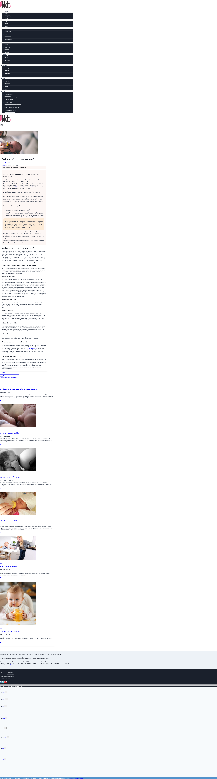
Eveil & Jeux (6, 86)
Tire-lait (6, 34)
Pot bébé (6, 50)
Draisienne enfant (7, 73)
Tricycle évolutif (7, 71)
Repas (3, 706)
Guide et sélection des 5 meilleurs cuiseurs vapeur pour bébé (15, 716)
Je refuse (75, 778)
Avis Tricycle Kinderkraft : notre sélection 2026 (12, 107)
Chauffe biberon (7, 29)
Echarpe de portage (8, 55)
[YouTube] (4, 682)
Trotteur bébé (7, 70)
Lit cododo (6, 26)
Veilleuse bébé (7, 67)
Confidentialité (10, 672)
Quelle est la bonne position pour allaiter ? (8, 377)
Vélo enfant (6, 75)
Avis (3, 759)
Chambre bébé (7, 81)
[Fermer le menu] (0, 689)
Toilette (3, 718)
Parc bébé (6, 18)
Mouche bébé (7, 52)
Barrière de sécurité (8, 16)
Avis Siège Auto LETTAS (8, 102)
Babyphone (6, 13)
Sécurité (3, 692)
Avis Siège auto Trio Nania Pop (9, 105)
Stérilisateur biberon (8, 31)
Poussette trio (7, 62)
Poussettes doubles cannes (9, 63)
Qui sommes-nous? (6, 678)
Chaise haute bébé (7, 37)
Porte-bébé (6, 57)
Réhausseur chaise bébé (8, 39)
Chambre (3, 699)
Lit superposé (7, 24)
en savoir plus (80, 778)
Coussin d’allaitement (8, 36)
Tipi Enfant (6, 76)
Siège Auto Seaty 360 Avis (9, 99)
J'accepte (71, 778)
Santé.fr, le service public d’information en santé (23, 186)
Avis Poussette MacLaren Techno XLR (10, 110)
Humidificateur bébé (8, 21)
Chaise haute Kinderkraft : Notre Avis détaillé (12, 97)
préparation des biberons (32, 348)
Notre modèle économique (11, 664)
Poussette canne (7, 60)
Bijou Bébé (6, 89)
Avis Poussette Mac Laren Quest (10, 112)
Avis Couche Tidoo (8, 96)
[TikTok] (3, 682)
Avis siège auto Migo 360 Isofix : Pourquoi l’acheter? (13, 104)
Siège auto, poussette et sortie (9, 84)
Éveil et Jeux (4, 737)
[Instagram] (1, 682)
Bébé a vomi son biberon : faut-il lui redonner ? (9, 373)
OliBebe (5, 165)
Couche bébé (7, 49)
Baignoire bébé (7, 44)
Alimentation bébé (6, 162)
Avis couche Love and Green (9, 94)
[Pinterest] (6, 682)
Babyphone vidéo (7, 15)
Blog (3, 748)
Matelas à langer (7, 47)
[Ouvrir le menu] (1, 125)
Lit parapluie (6, 23)
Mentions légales (10, 674)
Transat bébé (7, 68)
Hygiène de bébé (7, 83)
